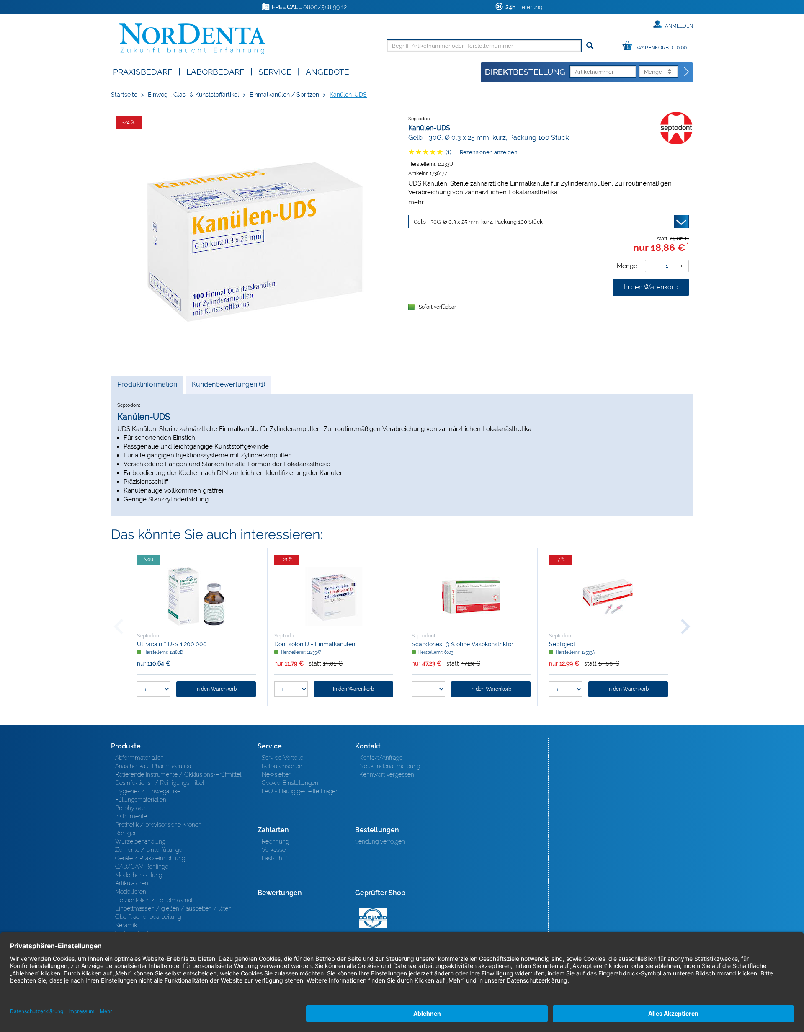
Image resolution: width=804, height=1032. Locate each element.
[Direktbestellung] (686, 72)
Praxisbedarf (142, 71)
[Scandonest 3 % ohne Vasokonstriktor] (471, 596)
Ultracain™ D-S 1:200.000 (172, 644)
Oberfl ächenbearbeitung (148, 916)
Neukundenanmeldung (389, 766)
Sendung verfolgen (380, 841)
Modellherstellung (138, 875)
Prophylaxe (130, 808)
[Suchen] (590, 46)
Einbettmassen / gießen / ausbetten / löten (173, 908)
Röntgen (126, 833)
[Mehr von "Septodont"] (676, 127)
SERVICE (274, 71)
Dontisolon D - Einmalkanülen (314, 644)
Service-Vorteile (282, 757)
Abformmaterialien (139, 757)
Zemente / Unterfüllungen (150, 849)
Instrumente (131, 816)
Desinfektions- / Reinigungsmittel (159, 782)
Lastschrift (275, 858)
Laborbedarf (215, 71)
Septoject (562, 644)
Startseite (124, 94)
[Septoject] (608, 596)
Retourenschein (283, 766)
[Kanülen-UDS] (255, 237)
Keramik (126, 925)
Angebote (327, 71)
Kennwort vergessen (386, 774)
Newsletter (276, 774)
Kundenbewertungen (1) (228, 384)
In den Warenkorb (651, 287)
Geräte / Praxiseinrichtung (150, 858)
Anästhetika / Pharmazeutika (153, 766)
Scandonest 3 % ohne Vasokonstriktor (462, 644)
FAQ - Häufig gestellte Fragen (300, 791)
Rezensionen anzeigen (489, 152)
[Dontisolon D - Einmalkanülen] (334, 596)
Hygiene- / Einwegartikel (148, 791)
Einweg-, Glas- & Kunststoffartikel (193, 94)
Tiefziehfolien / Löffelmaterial (153, 900)
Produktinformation (147, 387)
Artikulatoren (131, 883)
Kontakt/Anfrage (380, 757)
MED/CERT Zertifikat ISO (373, 918)
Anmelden (678, 26)
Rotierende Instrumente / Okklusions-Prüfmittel (178, 774)
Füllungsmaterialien (140, 799)
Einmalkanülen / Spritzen (284, 94)
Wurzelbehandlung (140, 841)
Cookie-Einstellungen (290, 782)
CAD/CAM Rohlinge (141, 866)
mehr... (417, 202)
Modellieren (130, 891)
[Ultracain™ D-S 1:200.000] (196, 596)
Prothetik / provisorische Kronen (158, 824)
